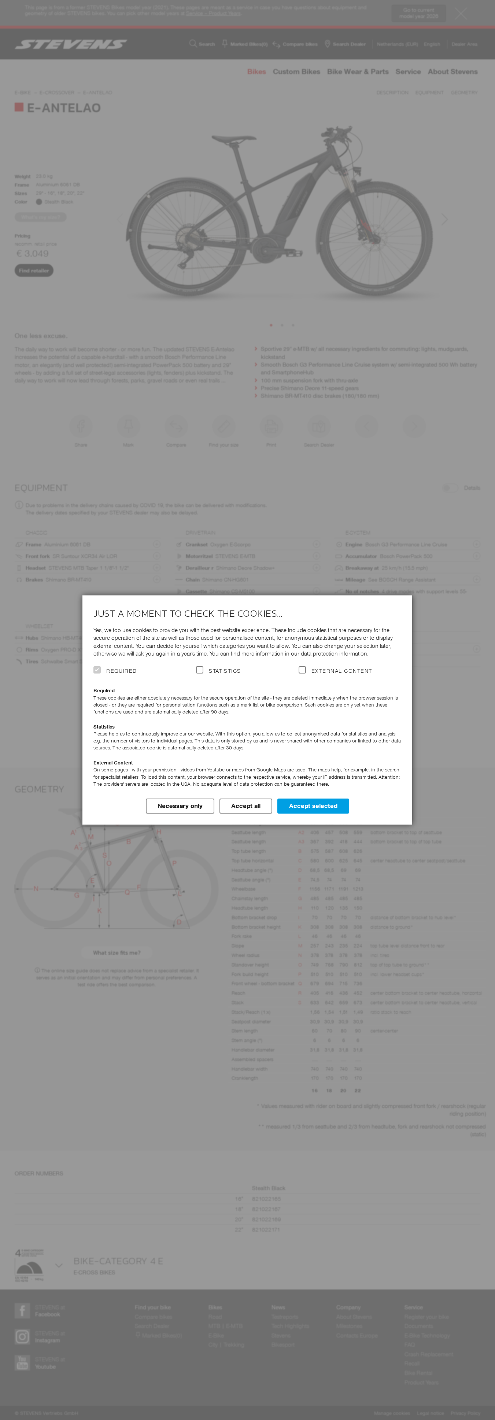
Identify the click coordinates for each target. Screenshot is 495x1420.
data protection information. (335, 653)
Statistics (225, 671)
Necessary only (180, 806)
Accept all (246, 806)
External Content (341, 671)
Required (121, 671)
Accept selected (313, 806)
